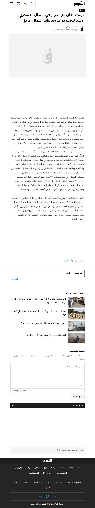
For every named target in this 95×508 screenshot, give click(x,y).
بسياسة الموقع (22, 356)
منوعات (28, 468)
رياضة (53, 468)
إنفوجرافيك (17, 468)
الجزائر (82, 10)
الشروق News (61, 473)
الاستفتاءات (37, 482)
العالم (71, 468)
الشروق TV (47, 473)
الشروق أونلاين (71, 26)
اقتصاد (62, 468)
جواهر (37, 468)
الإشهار (47, 488)
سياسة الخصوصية (21, 482)
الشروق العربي (33, 473)
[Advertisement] (47, 96)
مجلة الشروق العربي (73, 482)
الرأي (45, 468)
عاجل (48, 482)
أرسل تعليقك (77, 396)
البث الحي (57, 482)
